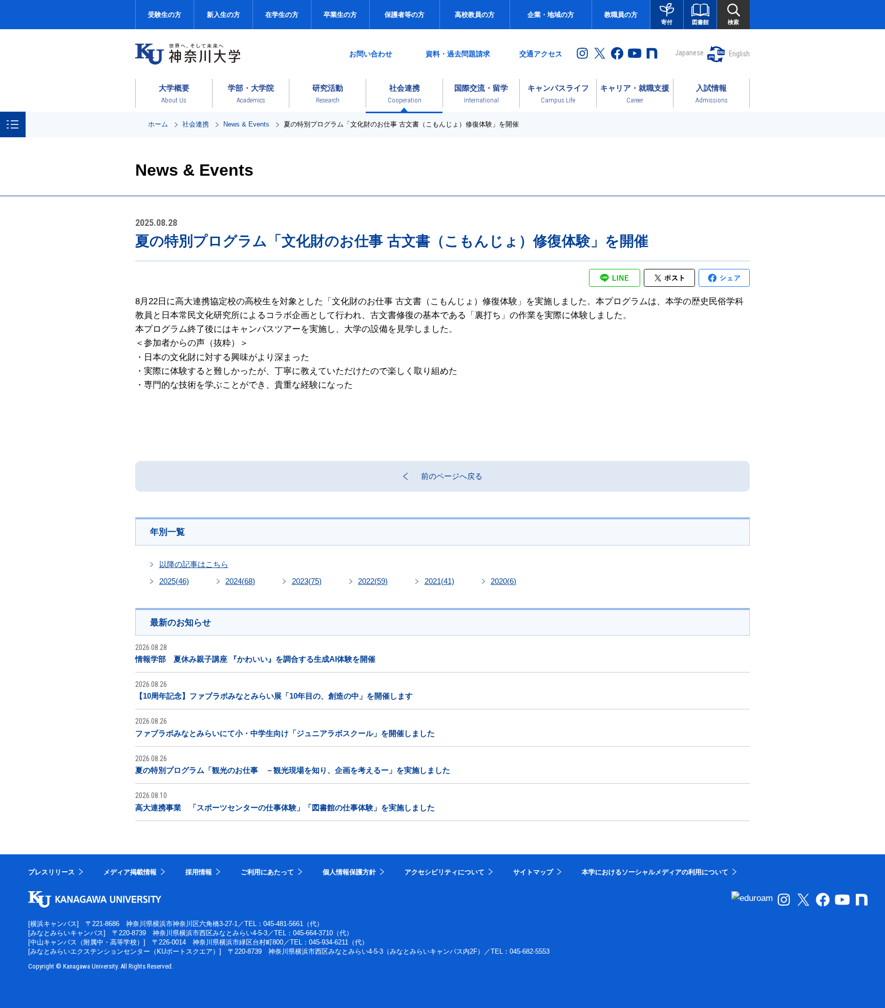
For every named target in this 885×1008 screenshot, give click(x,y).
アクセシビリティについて (444, 872)
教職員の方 (621, 14)
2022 (373, 581)
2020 (503, 581)
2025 (174, 581)
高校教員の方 (475, 14)
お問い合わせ (370, 54)
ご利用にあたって (267, 872)
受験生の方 (164, 14)
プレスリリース (51, 872)
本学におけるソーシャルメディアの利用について (655, 872)
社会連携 (195, 124)
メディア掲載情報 (130, 872)
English (739, 54)
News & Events (246, 124)
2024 (240, 581)
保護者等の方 (405, 14)
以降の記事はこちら (193, 564)
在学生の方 (282, 14)
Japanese (689, 53)
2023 (307, 581)
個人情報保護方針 (349, 872)
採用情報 (198, 872)
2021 (439, 581)
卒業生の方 (340, 14)
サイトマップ (533, 872)
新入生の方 (223, 14)
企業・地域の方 (551, 14)
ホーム (158, 124)
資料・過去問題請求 (458, 54)
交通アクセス (540, 54)
